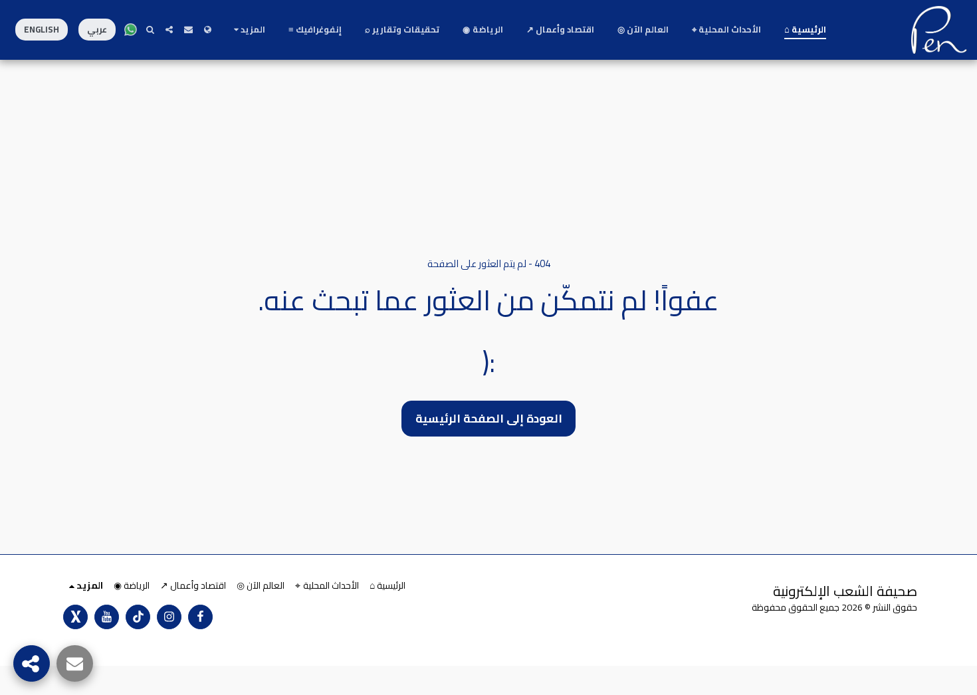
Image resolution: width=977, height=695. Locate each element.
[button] (188, 29)
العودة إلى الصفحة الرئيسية (488, 418)
